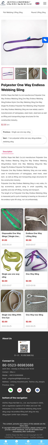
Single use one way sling (21, 132)
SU (38, 435)
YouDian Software (36, 437)
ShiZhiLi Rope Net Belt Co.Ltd (17, 435)
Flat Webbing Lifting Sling (13, 12)
